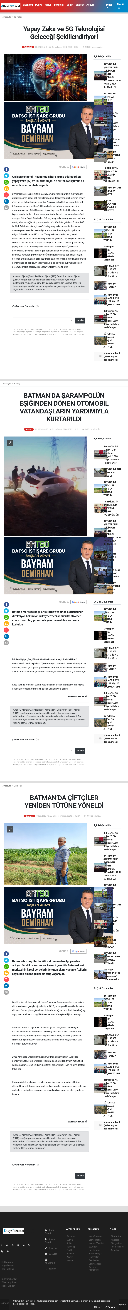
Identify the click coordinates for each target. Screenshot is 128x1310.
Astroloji (115, 1250)
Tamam (111, 1307)
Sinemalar (94, 1257)
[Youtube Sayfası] (19, 1245)
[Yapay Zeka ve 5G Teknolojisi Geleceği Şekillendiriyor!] (45, 77)
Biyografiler (116, 1243)
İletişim (52, 1268)
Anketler (115, 1240)
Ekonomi (28, 4)
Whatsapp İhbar (9, 1282)
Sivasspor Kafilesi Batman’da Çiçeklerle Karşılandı (108, 253)
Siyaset (80, 4)
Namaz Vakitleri (96, 1243)
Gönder (80, 320)
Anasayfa (6, 17)
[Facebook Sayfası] (3, 1245)
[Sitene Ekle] (9, 1251)
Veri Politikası (8, 1269)
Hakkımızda (7, 1262)
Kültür (47, 4)
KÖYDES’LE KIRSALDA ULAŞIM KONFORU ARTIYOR (109, 340)
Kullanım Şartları (9, 1279)
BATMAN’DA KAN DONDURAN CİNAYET (112, 190)
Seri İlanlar (94, 1260)
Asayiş (90, 4)
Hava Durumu (95, 1236)
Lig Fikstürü (94, 1250)
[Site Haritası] (3, 1251)
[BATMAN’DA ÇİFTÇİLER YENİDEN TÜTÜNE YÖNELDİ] (45, 854)
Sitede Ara (116, 1236)
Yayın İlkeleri (7, 1265)
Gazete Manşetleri (94, 1268)
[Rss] (30, 1245)
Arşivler (53, 1254)
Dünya (38, 4)
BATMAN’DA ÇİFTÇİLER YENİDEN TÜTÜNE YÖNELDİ (109, 100)
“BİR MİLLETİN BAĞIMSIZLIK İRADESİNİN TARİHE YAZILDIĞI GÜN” (111, 175)
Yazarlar (52, 1248)
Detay (99, 1307)
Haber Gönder (8, 1286)
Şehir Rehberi (95, 1264)
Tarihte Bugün (95, 1253)
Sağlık (69, 4)
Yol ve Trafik (95, 1240)
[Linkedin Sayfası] (25, 1245)
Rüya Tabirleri (117, 1246)
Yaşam (70, 1260)
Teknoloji (59, 4)
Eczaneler (93, 1246)
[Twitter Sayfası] (8, 1245)
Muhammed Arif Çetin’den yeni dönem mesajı (111, 356)
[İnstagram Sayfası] (14, 1245)
